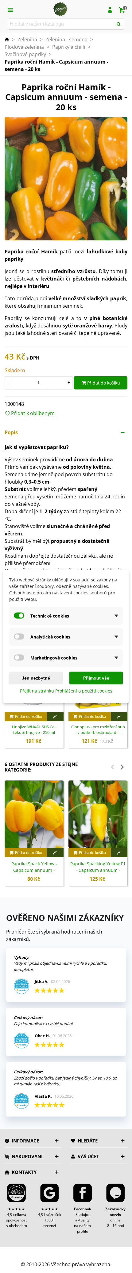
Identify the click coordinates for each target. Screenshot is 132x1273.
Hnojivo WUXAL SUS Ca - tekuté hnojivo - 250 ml (34, 729)
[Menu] (10, 9)
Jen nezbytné (36, 677)
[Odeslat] (119, 24)
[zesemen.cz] (60, 9)
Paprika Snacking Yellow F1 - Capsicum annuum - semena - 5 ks (98, 870)
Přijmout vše (96, 677)
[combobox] (61, 24)
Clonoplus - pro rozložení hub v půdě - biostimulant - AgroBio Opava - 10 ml (98, 729)
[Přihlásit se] (110, 9)
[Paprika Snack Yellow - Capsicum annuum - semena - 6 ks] (34, 814)
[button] (66, 432)
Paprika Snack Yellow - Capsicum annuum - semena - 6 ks (34, 870)
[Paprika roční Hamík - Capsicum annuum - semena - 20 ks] (66, 178)
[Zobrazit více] (55, 716)
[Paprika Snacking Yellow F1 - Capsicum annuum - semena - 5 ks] (97, 814)
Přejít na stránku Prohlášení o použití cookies (66, 690)
